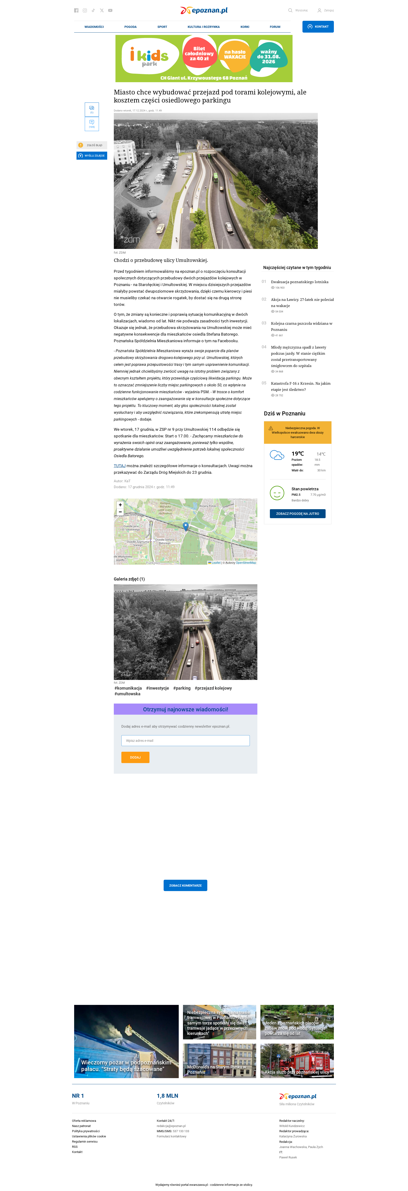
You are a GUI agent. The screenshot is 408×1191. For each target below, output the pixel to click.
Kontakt (322, 26)
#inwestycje (157, 688)
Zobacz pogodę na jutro (297, 514)
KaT (127, 481)
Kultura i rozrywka (204, 26)
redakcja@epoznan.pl (171, 1126)
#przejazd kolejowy (213, 688)
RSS (75, 1146)
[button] (186, 527)
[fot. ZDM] (185, 181)
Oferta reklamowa (84, 1121)
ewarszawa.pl (198, 1185)
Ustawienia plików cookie (89, 1136)
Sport (162, 26)
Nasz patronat (81, 1126)
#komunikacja (128, 688)
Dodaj (135, 757)
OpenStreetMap (246, 562)
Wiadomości (94, 26)
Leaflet (216, 562)
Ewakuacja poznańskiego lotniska (299, 281)
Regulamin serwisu (85, 1141)
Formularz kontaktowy (171, 1136)
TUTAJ (120, 465)
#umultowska (127, 693)
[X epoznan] (102, 10)
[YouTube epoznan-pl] (110, 10)
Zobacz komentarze (185, 885)
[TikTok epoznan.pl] (93, 10)
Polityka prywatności (86, 1131)
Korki (245, 26)
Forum (275, 26)
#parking (182, 688)
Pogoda (130, 26)
